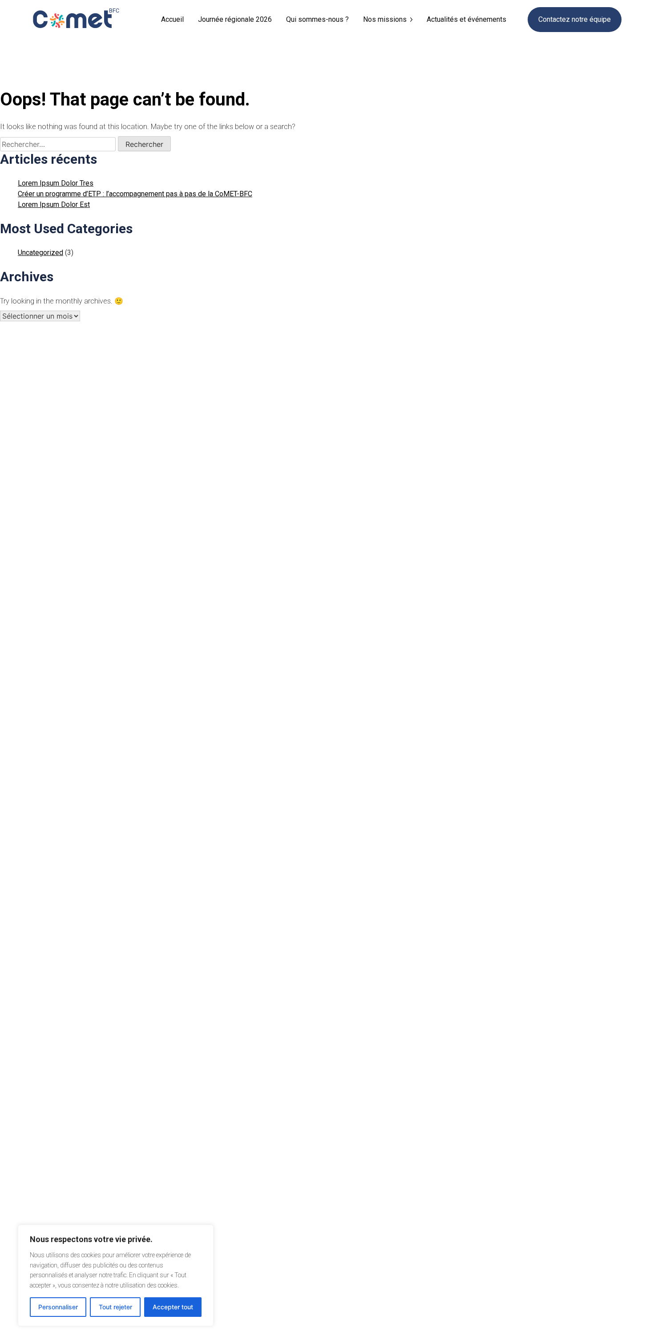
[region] (116, 1275)
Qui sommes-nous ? (317, 19)
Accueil (172, 19)
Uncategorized (40, 252)
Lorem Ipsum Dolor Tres (55, 183)
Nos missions (385, 19)
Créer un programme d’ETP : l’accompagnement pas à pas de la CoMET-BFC (135, 194)
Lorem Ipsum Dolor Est (54, 204)
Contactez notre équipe (574, 19)
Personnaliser (58, 1307)
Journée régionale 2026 (235, 19)
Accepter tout (173, 1307)
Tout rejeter (115, 1307)
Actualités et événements (466, 19)
